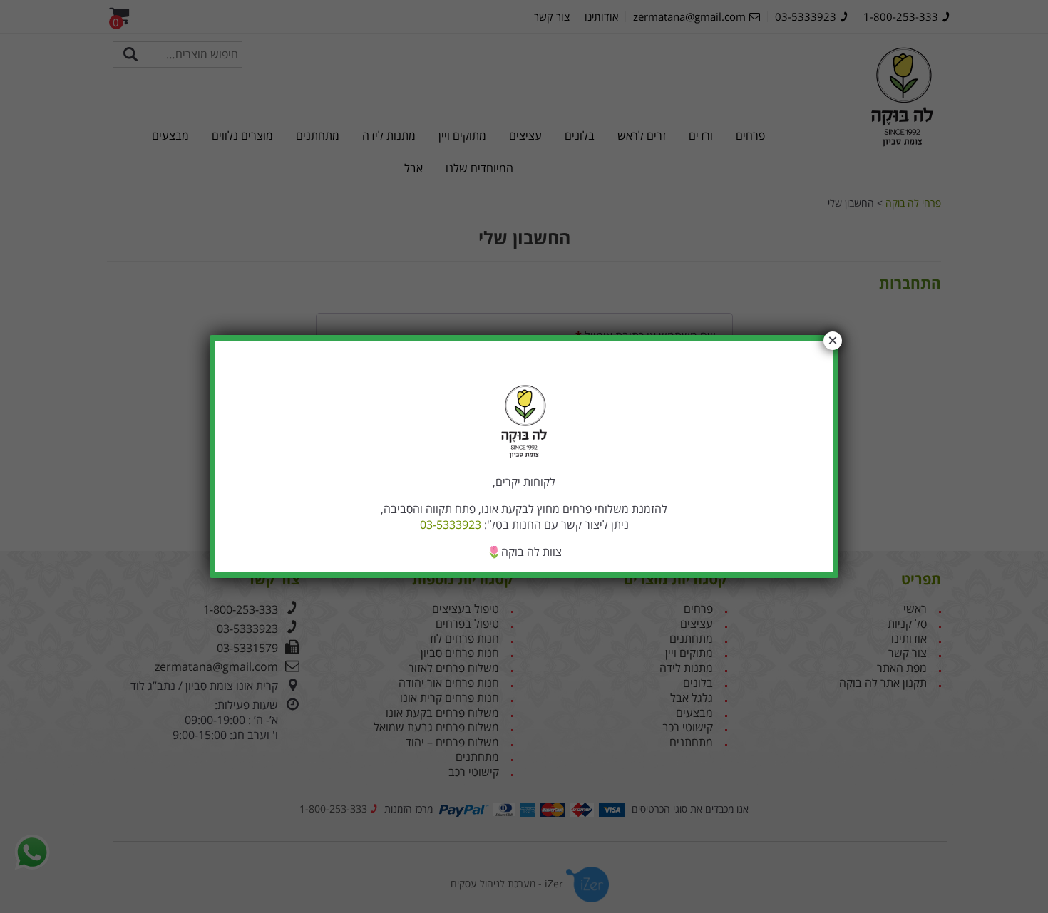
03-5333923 (450, 524)
